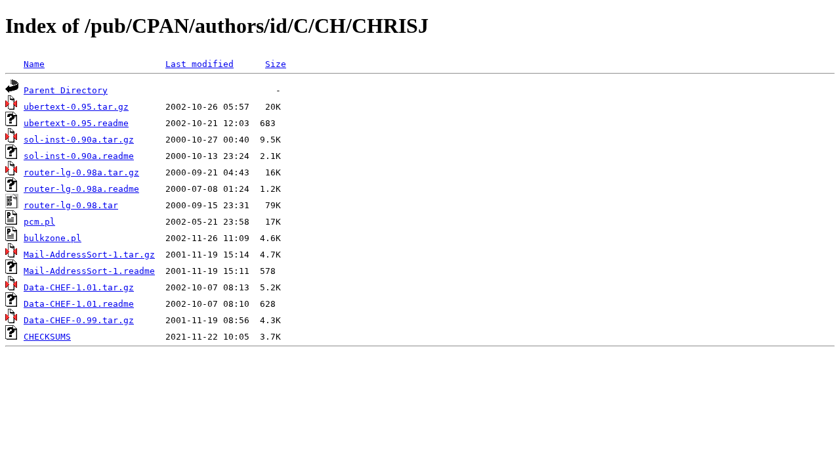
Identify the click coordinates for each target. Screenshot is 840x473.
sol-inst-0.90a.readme (79, 156)
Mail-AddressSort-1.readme (89, 271)
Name (34, 64)
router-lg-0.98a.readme (81, 189)
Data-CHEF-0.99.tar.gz (79, 320)
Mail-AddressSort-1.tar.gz (89, 254)
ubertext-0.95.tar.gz (76, 107)
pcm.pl (39, 222)
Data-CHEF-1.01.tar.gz (79, 287)
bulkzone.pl (52, 238)
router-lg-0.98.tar (71, 205)
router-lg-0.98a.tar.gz (81, 172)
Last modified (199, 64)
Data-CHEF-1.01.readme (79, 304)
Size (275, 64)
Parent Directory (66, 90)
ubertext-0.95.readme (76, 123)
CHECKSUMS (47, 337)
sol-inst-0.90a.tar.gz (79, 140)
